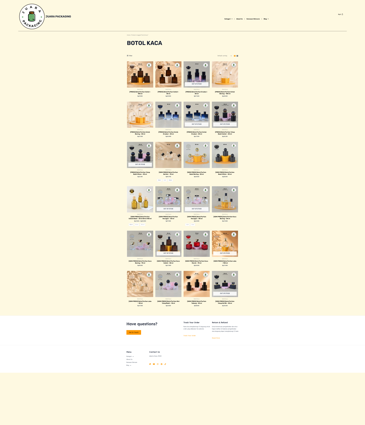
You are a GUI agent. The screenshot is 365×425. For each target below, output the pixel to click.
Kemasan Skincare (253, 19)
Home (128, 35)
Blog (265, 19)
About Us (239, 19)
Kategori (228, 19)
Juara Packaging (58, 16)
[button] (136, 356)
